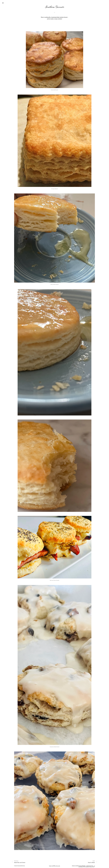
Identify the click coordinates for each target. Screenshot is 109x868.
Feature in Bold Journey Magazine (79, 865)
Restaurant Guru (89, 865)
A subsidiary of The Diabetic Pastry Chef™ (86, 866)
